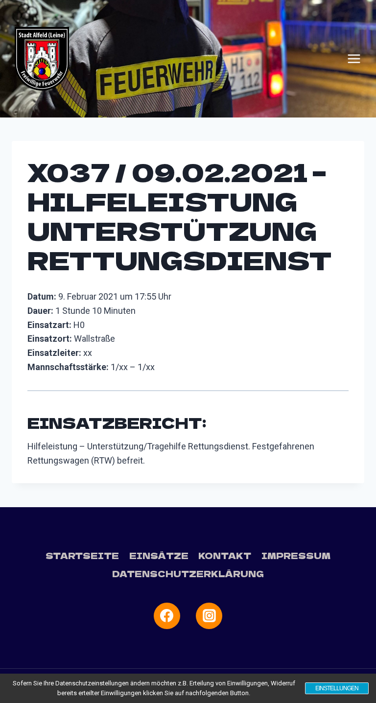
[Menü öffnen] (354, 58)
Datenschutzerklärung (188, 573)
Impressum (295, 555)
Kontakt (224, 555)
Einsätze (158, 555)
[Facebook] (167, 616)
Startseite (82, 555)
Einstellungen (336, 688)
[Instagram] (209, 616)
